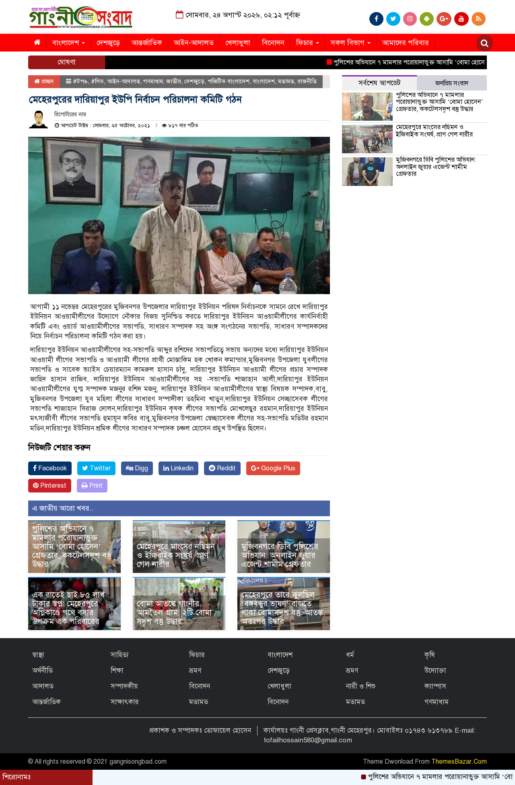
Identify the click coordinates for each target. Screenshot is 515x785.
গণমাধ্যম (153, 81)
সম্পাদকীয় (124, 686)
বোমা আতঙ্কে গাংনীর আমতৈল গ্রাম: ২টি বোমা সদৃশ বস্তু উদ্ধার (174, 612)
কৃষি (429, 655)
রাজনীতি (307, 81)
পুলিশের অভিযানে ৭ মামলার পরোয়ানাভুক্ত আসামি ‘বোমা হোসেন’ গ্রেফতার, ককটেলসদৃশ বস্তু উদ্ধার (71, 546)
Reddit (225, 468)
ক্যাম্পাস (435, 686)
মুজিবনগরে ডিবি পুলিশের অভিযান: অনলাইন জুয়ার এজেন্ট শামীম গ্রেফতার (279, 555)
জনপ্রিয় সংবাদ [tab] (451, 83)
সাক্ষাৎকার (125, 702)
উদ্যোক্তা (435, 670)
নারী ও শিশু (360, 686)
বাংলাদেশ (66, 42)
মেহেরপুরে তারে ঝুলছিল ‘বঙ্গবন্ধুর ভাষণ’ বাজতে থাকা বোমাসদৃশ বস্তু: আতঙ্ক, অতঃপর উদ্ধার (283, 608)
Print (95, 486)
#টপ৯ (80, 81)
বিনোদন (273, 42)
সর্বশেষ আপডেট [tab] (379, 83)
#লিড (97, 81)
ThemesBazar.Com (459, 762)
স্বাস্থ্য (38, 655)
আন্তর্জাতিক (147, 42)
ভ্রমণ (195, 670)
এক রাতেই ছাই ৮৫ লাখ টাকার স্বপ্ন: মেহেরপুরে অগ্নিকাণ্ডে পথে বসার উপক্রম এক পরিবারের (68, 608)
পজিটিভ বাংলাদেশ (228, 81)
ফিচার (305, 42)
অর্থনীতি (42, 670)
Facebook (52, 468)
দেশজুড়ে (108, 42)
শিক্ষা (117, 670)
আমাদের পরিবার (405, 42)
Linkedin (181, 468)
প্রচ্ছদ (47, 81)
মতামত (286, 81)
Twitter (99, 468)
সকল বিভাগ (349, 42)
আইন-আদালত (194, 42)
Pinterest (52, 486)
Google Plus (277, 468)
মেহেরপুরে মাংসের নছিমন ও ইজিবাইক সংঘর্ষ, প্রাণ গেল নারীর (176, 555)
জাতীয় (173, 81)
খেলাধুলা (237, 42)
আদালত (43, 686)
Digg (140, 468)
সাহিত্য (120, 655)
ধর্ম (350, 655)
